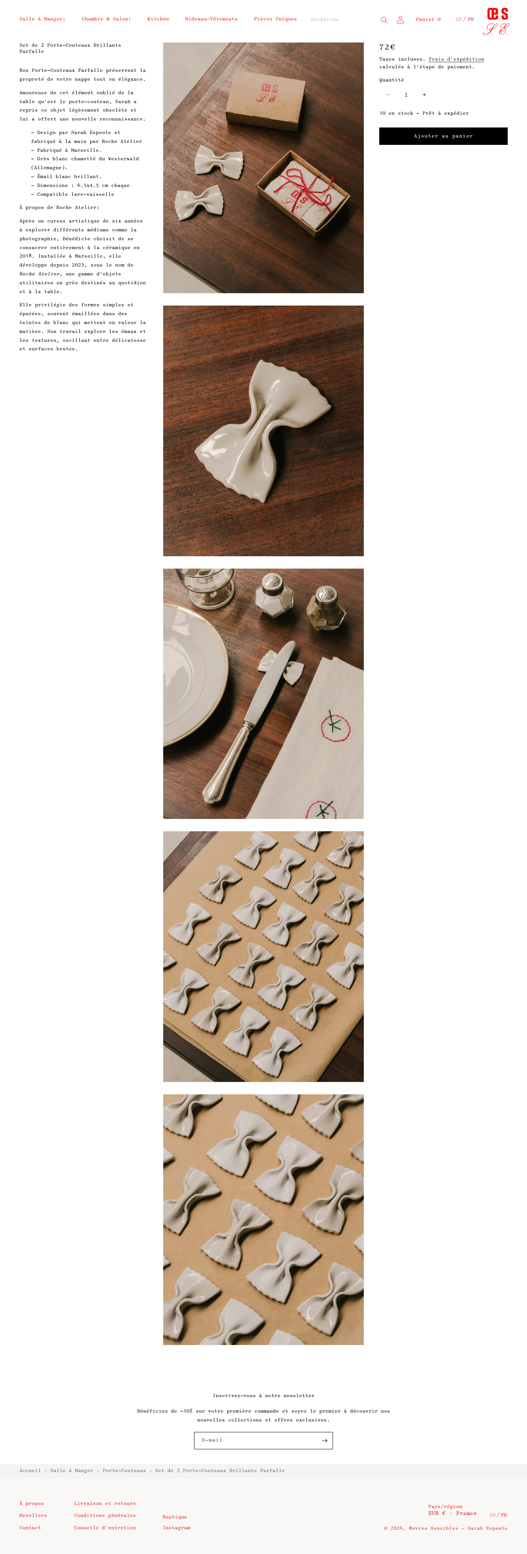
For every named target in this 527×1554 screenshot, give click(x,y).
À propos (31, 1503)
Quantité (391, 80)
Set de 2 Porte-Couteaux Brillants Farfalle (220, 1470)
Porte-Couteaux (124, 1470)
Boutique (174, 1517)
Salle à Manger (71, 1470)
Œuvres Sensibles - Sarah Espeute (458, 1528)
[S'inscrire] (324, 1440)
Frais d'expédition (456, 59)
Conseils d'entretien (105, 1527)
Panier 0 (428, 19)
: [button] (42, 19)
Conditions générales (105, 1515)
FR (471, 19)
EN (459, 19)
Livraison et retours (105, 1503)
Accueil (30, 1470)
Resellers (33, 1515)
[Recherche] (384, 20)
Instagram (176, 1527)
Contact (30, 1527)
